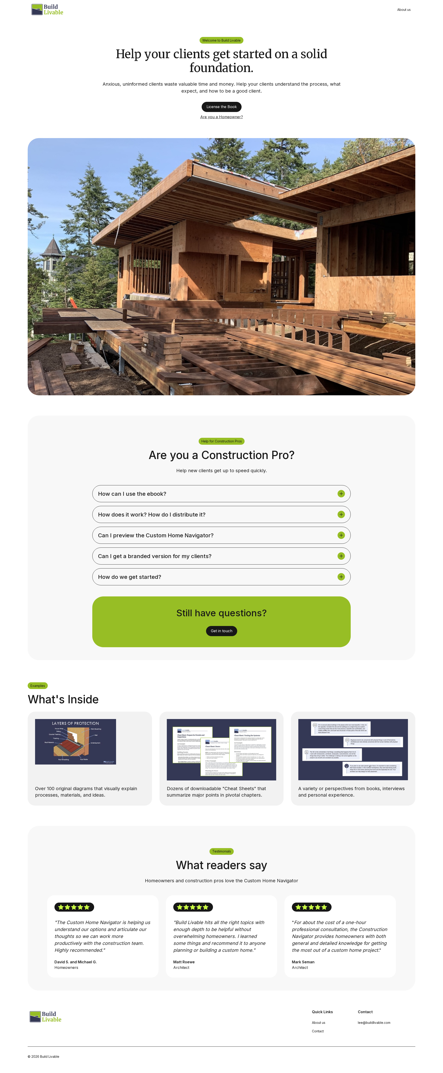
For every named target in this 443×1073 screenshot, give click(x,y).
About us (404, 10)
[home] (47, 9)
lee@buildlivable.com (374, 1023)
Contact (318, 1031)
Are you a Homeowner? (221, 117)
